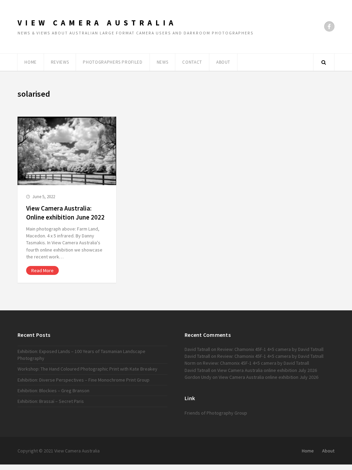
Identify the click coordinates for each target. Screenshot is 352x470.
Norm (190, 363)
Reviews (60, 62)
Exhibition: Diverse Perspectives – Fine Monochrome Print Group (84, 380)
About (223, 62)
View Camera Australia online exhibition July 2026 (267, 370)
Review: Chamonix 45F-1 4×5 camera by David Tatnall (270, 349)
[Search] (323, 62)
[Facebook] (329, 26)
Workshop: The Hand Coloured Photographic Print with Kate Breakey (87, 369)
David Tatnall (197, 349)
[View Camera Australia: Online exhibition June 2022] (67, 151)
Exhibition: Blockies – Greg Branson (53, 390)
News (162, 62)
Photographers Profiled (112, 62)
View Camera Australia (97, 23)
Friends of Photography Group (216, 413)
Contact (192, 62)
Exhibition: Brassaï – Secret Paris (51, 401)
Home (30, 62)
